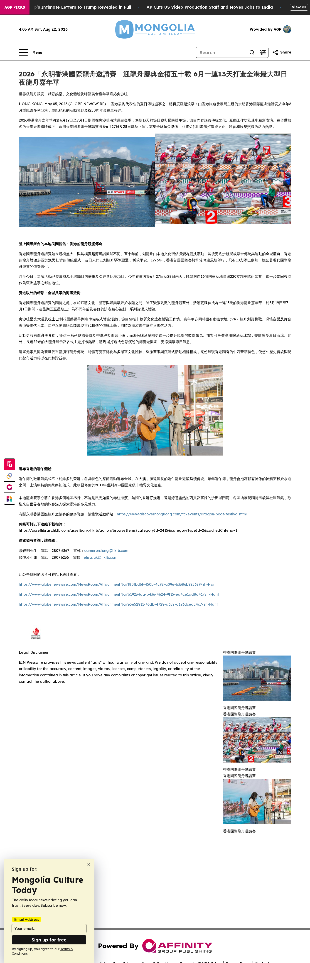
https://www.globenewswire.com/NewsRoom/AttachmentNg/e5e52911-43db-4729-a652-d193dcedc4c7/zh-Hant (118, 604)
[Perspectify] (9, 476)
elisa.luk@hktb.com (100, 557)
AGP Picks (15, 7)
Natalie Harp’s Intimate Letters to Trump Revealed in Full (70, 7)
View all (299, 7)
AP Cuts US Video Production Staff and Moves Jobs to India (210, 7)
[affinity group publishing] (9, 487)
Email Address (26, 919)
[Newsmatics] (9, 498)
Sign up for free (49, 940)
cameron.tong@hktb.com (106, 550)
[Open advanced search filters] (262, 52)
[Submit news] (9, 464)
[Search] (251, 52)
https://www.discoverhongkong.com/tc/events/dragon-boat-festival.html (182, 514)
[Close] (88, 864)
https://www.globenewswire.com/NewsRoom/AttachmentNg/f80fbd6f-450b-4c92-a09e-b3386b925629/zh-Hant (118, 584)
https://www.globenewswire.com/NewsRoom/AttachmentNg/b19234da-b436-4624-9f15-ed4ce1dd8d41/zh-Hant (119, 594)
